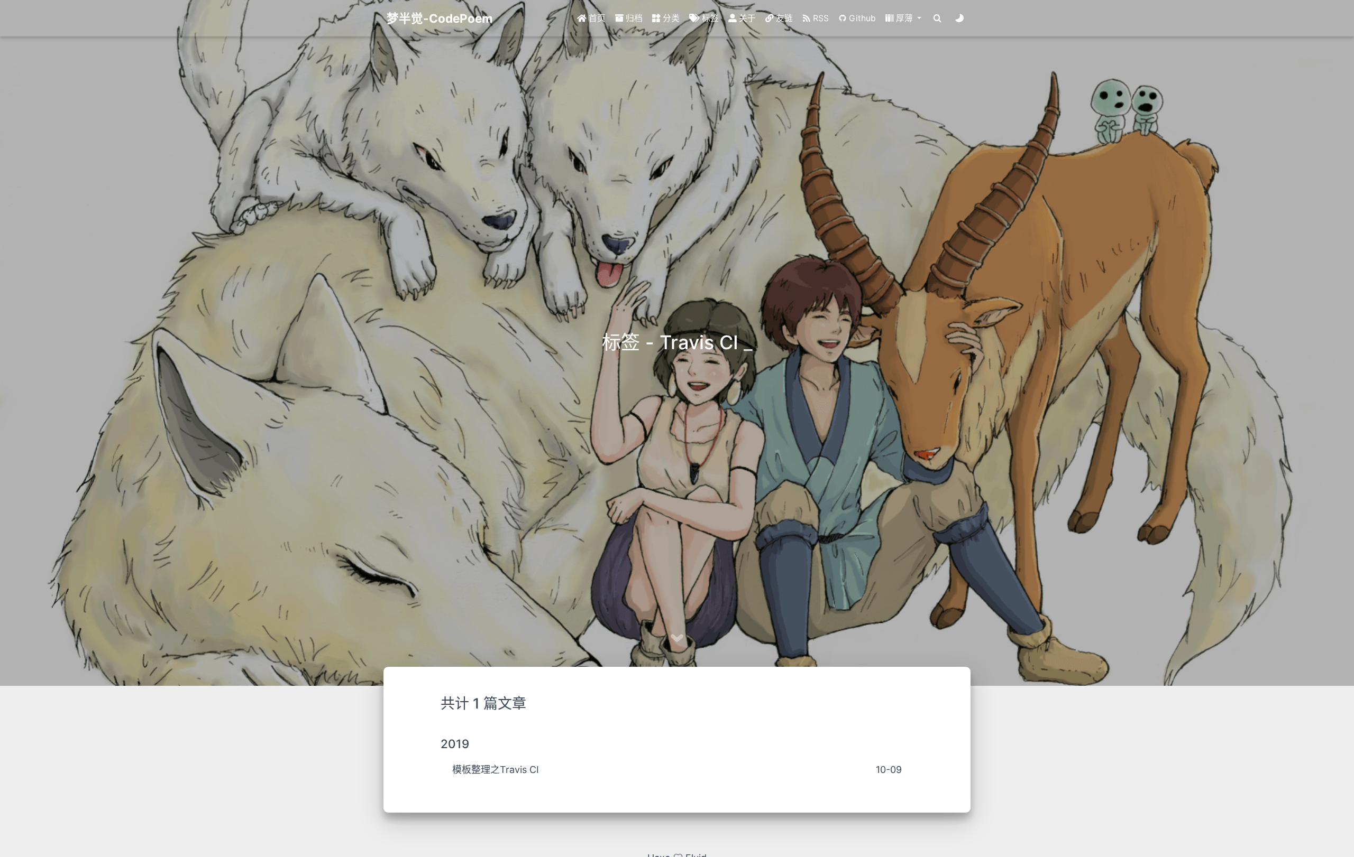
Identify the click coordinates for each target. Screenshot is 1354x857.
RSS (820, 18)
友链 (783, 18)
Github (861, 18)
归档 (633, 18)
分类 (670, 18)
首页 (596, 18)
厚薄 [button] (904, 18)
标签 (709, 18)
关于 (746, 18)
